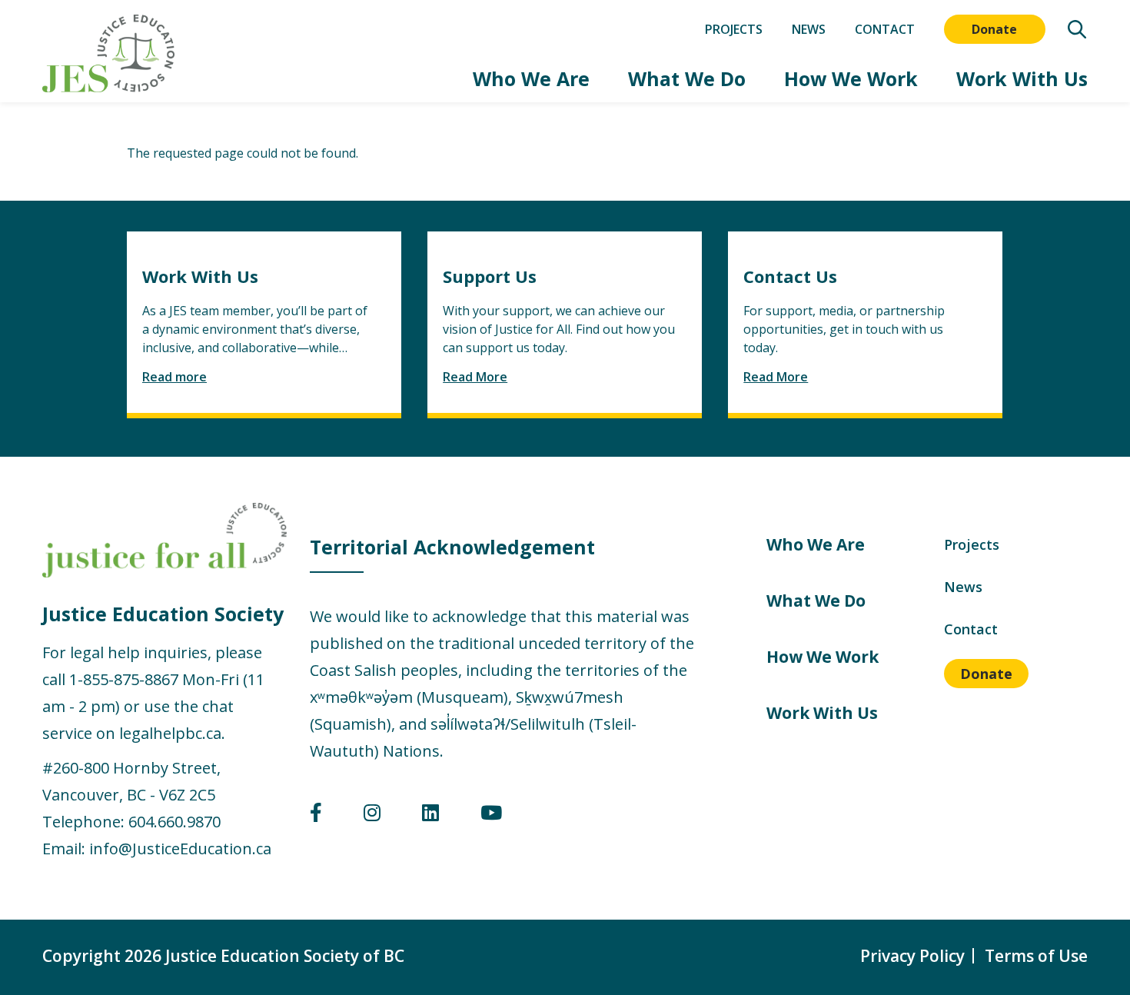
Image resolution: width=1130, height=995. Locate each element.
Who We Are (531, 79)
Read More (475, 376)
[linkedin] (430, 815)
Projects (734, 29)
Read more (174, 376)
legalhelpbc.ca (170, 733)
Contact (885, 29)
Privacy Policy (912, 955)
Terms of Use (1036, 955)
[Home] (108, 53)
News (809, 29)
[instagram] (372, 815)
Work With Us (1022, 79)
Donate (994, 29)
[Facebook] (316, 815)
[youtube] (491, 815)
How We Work (851, 79)
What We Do (687, 79)
